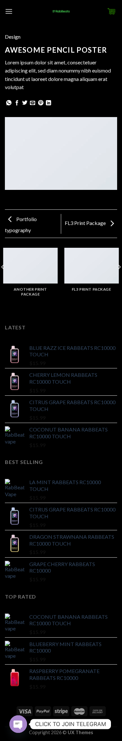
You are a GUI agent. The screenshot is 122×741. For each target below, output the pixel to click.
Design (12, 36)
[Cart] (112, 11)
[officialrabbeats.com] (61, 11)
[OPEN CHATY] (18, 724)
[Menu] (9, 11)
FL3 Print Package (86, 223)
